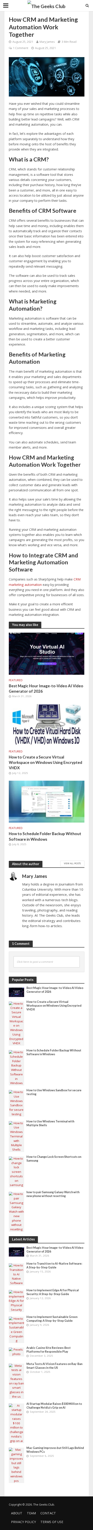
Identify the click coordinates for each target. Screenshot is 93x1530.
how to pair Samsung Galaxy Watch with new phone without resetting (52, 1194)
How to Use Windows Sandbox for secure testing (53, 1092)
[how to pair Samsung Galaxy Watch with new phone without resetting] (16, 1212)
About (16, 1513)
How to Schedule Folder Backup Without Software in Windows (45, 836)
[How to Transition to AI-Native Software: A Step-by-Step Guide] (16, 1274)
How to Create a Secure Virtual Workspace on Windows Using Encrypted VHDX (45, 762)
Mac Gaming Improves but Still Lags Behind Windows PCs (55, 1449)
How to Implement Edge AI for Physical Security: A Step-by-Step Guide (52, 1292)
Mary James (47, 42)
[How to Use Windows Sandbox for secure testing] (16, 1103)
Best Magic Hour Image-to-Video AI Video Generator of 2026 (46, 688)
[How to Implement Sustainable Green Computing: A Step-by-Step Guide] (16, 1329)
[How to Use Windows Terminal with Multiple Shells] (16, 1136)
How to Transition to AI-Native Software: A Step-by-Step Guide (54, 1265)
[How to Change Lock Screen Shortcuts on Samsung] (16, 1172)
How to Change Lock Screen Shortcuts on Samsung (53, 1158)
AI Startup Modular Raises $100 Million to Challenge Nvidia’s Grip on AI (54, 1405)
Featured (16, 680)
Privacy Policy (23, 1522)
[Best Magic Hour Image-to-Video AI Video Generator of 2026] (46, 653)
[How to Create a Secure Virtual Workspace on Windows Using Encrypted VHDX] (46, 724)
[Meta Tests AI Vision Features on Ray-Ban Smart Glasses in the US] (16, 1381)
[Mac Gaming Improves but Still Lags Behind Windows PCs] (16, 1465)
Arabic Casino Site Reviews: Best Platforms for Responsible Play (48, 1349)
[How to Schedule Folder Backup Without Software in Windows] (46, 801)
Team (31, 1513)
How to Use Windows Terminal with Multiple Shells (50, 1123)
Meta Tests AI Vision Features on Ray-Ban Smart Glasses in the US (54, 1365)
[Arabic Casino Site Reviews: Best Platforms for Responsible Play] (16, 1351)
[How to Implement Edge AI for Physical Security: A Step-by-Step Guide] (16, 1301)
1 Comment (20, 48)
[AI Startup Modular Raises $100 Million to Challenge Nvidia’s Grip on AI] (16, 1423)
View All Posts (72, 863)
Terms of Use (51, 1522)
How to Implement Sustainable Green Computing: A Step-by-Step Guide (51, 1318)
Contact (48, 1513)
